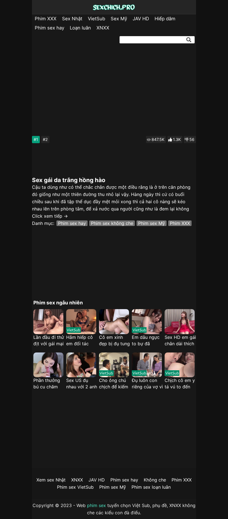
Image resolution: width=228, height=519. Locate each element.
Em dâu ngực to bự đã (146, 340)
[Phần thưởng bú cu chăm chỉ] (48, 365)
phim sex (96, 505)
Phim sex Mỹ (151, 223)
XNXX (102, 28)
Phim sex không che (112, 223)
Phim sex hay (49, 28)
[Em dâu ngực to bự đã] (146, 321)
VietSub (96, 18)
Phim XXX (45, 18)
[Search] (188, 39)
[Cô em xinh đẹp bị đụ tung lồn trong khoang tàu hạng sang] (114, 321)
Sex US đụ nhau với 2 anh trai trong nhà (81, 384)
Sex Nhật (72, 18)
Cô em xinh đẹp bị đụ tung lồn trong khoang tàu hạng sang (114, 340)
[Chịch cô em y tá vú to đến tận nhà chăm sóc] (179, 365)
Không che (155, 480)
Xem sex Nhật (51, 480)
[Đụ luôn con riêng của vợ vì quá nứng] (146, 365)
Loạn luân (80, 28)
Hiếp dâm (165, 18)
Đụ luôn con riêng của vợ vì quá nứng (147, 384)
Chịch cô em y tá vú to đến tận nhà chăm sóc (180, 384)
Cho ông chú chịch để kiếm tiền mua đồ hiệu (113, 384)
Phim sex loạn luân (151, 487)
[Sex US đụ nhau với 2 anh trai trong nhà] (81, 365)
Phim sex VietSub (75, 487)
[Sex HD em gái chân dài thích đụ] (179, 321)
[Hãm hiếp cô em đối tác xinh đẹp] (81, 321)
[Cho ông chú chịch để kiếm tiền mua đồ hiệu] (114, 365)
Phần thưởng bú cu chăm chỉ (46, 384)
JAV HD (141, 18)
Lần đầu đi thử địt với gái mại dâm (48, 340)
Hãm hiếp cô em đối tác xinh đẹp (79, 340)
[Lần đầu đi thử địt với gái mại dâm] (48, 321)
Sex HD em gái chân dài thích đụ (180, 340)
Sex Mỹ (119, 18)
